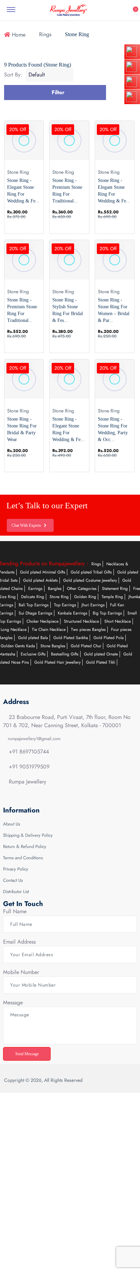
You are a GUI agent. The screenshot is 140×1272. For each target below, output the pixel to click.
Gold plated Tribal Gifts (91, 572)
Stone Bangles (52, 646)
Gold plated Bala (33, 638)
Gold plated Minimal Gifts (42, 572)
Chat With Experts (28, 525)
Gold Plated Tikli (100, 662)
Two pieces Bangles (88, 629)
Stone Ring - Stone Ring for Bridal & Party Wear (22, 429)
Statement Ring (115, 588)
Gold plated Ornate (101, 654)
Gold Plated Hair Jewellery (57, 662)
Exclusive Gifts (33, 654)
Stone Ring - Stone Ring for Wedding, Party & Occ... (113, 429)
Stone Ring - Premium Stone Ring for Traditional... (67, 190)
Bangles (55, 588)
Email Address (19, 942)
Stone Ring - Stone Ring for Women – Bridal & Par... (113, 310)
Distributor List (16, 891)
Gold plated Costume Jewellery (90, 580)
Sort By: (13, 74)
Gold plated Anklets (40, 580)
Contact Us (13, 880)
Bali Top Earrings (34, 605)
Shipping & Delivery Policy (28, 835)
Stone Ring (59, 597)
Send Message (28, 1053)
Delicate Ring (32, 597)
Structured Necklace (81, 621)
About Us (11, 824)
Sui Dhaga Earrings (35, 613)
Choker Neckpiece (42, 621)
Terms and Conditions (23, 858)
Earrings (35, 588)
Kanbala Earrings (72, 613)
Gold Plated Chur (86, 646)
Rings (45, 34)
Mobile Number (21, 972)
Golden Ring (85, 597)
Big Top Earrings (107, 613)
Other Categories (82, 588)
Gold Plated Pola (108, 638)
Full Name (15, 911)
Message (13, 1002)
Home (17, 35)
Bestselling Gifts (64, 654)
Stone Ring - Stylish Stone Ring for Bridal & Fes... (67, 310)
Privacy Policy (15, 869)
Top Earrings (65, 605)
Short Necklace (117, 621)
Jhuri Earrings (93, 605)
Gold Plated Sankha (70, 638)
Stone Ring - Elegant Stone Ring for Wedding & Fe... (23, 190)
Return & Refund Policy (24, 846)
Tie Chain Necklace (49, 629)
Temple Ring (112, 597)
